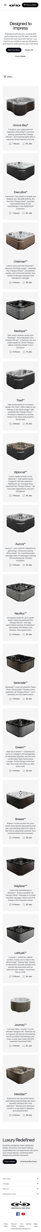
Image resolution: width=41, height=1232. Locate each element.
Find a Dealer (20, 56)
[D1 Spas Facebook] (18, 1214)
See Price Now (14, 50)
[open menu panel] (5, 5)
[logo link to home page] (15, 5)
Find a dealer (9, 1161)
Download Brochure (28, 1161)
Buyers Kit (29, 50)
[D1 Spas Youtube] (23, 1214)
